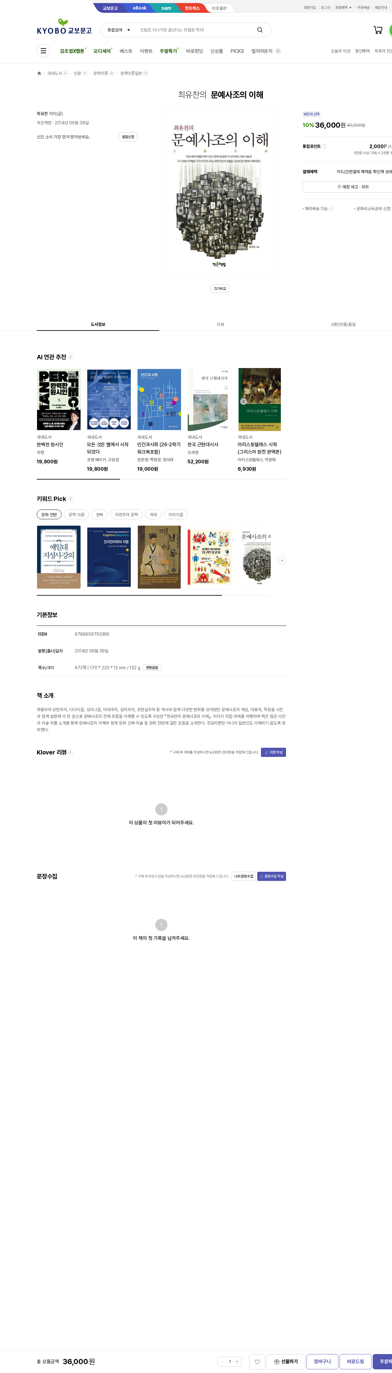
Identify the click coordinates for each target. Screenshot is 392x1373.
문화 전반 (49, 515)
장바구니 (322, 1361)
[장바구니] (377, 29)
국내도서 (54, 73)
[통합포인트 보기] (324, 146)
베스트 (126, 51)
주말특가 (168, 51)
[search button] (260, 30)
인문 (77, 73)
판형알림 (152, 668)
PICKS (237, 51)
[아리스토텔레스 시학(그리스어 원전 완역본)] (260, 420)
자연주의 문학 (126, 515)
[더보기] (278, 51)
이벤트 (146, 51)
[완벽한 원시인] (59, 417)
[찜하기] (257, 1361)
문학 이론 (76, 515)
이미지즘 (175, 515)
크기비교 (220, 289)
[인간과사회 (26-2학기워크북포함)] (159, 420)
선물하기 (289, 1361)
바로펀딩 (194, 51)
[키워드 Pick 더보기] (282, 560)
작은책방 (44, 122)
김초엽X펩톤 (72, 51)
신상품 (216, 51)
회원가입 (310, 7)
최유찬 (42, 113)
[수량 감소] (222, 1361)
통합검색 (114, 29)
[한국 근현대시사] (209, 417)
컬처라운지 (262, 51)
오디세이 (102, 51)
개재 (153, 515)
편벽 (100, 515)
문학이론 (100, 73)
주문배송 (363, 7)
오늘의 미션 (340, 51)
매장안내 (381, 7)
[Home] (39, 73)
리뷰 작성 (276, 752)
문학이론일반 (131, 73)
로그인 (325, 7)
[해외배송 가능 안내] (331, 208)
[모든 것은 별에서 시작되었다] (109, 420)
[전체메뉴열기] (43, 50)
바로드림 (355, 1361)
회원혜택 (341, 7)
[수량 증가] (237, 1361)
